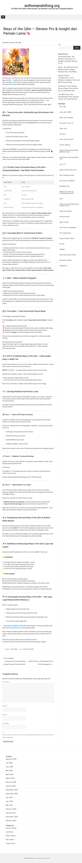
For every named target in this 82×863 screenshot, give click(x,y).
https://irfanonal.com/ (68, 170)
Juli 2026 (9, 763)
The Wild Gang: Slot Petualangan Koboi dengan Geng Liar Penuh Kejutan (68, 97)
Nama (4, 706)
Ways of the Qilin (28, 649)
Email (4, 715)
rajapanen (63, 266)
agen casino (64, 222)
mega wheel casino (67, 238)
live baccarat (64, 217)
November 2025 (12, 794)
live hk (61, 244)
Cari (59, 44)
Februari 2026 (11, 782)
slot (60, 199)
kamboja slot (64, 186)
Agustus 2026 (11, 759)
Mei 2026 (9, 771)
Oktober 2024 (11, 821)
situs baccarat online (67, 255)
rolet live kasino (65, 211)
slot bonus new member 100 (68, 158)
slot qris (62, 134)
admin (6, 42)
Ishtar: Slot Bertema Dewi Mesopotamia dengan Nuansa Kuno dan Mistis (68, 69)
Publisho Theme (29, 858)
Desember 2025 (12, 790)
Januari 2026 (11, 786)
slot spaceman (65, 233)
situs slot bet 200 (66, 139)
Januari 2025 (11, 813)
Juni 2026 (9, 767)
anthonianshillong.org (41, 5)
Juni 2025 (9, 801)
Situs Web (5, 723)
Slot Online (14, 649)
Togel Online (10, 843)
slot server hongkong (67, 227)
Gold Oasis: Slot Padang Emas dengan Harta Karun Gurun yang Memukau (68, 88)
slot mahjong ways (66, 175)
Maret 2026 (10, 778)
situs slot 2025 (65, 112)
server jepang (64, 145)
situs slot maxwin (66, 118)
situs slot (63, 128)
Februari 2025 (11, 809)
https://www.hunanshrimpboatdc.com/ (68, 151)
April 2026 (10, 774)
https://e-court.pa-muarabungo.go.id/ (66, 192)
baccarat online (65, 260)
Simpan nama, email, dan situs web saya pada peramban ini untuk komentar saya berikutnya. (28, 736)
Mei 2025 (9, 805)
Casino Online (11, 828)
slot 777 (62, 164)
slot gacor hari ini (66, 123)
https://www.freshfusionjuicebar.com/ (69, 205)
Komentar (6, 682)
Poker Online (11, 836)
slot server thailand (67, 181)
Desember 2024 (12, 817)
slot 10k (62, 107)
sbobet (62, 249)
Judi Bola (9, 832)
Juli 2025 (9, 797)
